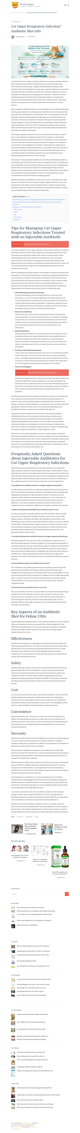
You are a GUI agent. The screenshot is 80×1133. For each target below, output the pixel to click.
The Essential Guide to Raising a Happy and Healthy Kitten (34, 1088)
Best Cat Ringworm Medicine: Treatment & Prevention (33, 946)
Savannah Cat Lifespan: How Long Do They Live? (31, 1052)
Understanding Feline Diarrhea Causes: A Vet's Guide (33, 955)
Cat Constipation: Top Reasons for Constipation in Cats (33, 966)
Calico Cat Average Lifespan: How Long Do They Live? (32, 1060)
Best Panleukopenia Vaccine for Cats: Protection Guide (33, 984)
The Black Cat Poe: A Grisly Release (27, 925)
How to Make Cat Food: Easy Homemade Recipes (31, 1022)
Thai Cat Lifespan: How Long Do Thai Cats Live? (31, 1056)
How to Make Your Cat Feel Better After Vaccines (31, 988)
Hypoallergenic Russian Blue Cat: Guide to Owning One (33, 951)
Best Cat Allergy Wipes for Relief (26, 961)
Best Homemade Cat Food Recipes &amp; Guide (31, 1029)
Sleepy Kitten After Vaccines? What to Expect (30, 991)
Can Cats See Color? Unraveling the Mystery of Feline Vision (34, 914)
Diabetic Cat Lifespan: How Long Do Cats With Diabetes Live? (35, 1071)
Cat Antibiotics (16, 21)
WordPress (32, 1127)
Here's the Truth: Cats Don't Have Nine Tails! (30, 1100)
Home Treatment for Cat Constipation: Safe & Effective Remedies (36, 911)
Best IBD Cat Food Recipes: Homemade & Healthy (31, 1039)
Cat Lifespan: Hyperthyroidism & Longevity (29, 1067)
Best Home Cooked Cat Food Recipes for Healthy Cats (32, 1036)
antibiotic (20, 816)
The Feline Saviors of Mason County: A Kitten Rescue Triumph (35, 1104)
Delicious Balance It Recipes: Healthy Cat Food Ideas (32, 1014)
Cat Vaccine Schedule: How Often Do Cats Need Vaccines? (34, 979)
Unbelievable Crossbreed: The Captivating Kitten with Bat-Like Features (38, 1095)
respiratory (29, 816)
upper (36, 816)
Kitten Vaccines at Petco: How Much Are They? (30, 907)
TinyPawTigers (27, 4)
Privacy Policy (15, 1129)
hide (27, 196)
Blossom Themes (16, 1127)
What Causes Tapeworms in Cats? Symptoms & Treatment (34, 920)
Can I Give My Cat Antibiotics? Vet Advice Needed (31, 995)
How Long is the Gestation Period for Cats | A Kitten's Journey (35, 1107)
